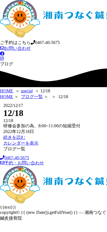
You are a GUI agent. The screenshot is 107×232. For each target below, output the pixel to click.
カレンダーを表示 (20, 143)
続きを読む (14, 137)
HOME (6, 96)
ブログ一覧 (32, 96)
